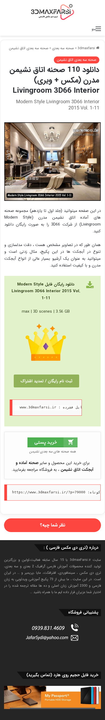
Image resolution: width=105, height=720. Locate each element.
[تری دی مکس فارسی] (52, 12)
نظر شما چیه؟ (52, 525)
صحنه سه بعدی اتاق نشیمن (28, 48)
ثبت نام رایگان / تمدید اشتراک (46, 381)
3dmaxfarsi (87, 48)
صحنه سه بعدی (63, 48)
